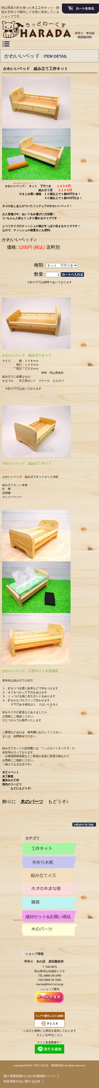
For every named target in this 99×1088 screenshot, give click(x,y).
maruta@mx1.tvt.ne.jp (49, 984)
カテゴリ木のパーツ (49, 930)
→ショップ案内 (49, 989)
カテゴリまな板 (49, 889)
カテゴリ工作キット (49, 849)
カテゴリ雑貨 (49, 903)
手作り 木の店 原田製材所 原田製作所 (49, 32)
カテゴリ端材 (49, 916)
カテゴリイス (49, 876)
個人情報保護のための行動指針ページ (29, 1076)
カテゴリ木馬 (49, 862)
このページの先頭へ (84, 824)
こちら (58, 1034)
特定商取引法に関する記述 (22, 1081)
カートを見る (80, 9)
